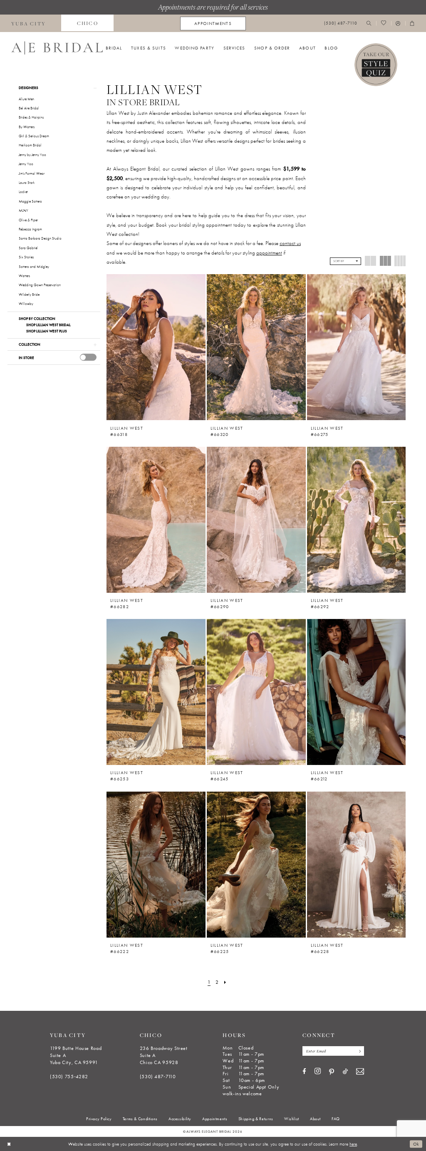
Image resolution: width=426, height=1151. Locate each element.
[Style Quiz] (376, 65)
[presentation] (88, 357)
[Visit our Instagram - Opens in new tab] (318, 1071)
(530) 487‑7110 (158, 1076)
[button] (398, 23)
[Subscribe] (358, 1050)
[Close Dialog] (9, 1144)
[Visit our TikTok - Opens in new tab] (345, 1072)
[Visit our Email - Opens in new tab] (360, 1072)
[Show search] (369, 23)
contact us (290, 243)
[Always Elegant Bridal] (57, 47)
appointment (269, 252)
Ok (416, 1144)
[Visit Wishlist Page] (383, 23)
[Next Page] (225, 983)
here (353, 1144)
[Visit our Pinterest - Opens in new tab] (331, 1072)
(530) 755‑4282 (69, 1076)
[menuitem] (87, 23)
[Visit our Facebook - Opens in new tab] (304, 1072)
